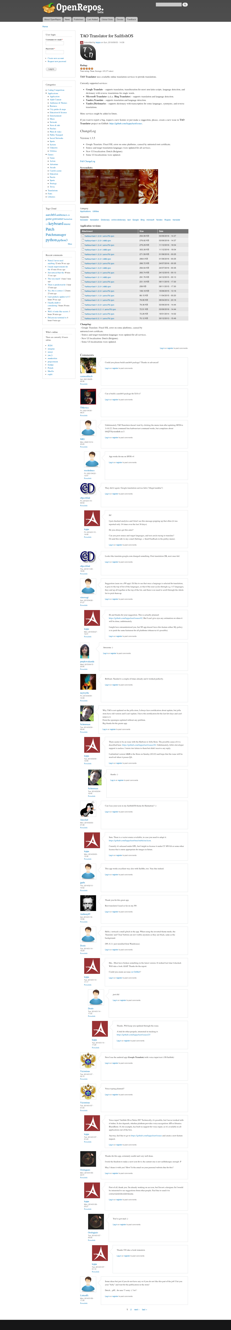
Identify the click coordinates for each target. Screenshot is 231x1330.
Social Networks (56, 138)
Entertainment (55, 115)
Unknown (53, 147)
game (49, 218)
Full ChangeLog (87, 161)
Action (52, 161)
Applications (53, 93)
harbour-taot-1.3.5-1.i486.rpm (98, 240)
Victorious (85, 1071)
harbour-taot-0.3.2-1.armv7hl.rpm (99, 313)
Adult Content (55, 99)
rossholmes (89, 470)
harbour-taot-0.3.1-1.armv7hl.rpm (99, 318)
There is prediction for (57, 284)
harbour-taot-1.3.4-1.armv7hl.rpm (99, 245)
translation (94, 219)
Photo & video (55, 131)
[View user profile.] (88, 372)
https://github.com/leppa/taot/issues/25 (133, 1034)
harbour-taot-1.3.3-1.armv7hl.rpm (99, 254)
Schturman (85, 724)
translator (84, 219)
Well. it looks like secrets (58, 311)
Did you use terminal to (57, 317)
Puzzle (52, 177)
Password (50, 48)
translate (176, 219)
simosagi (84, 597)
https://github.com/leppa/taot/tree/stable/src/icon (130, 840)
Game (52, 158)
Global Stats (107, 19)
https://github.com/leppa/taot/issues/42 (126, 618)
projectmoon (53, 361)
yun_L (50, 355)
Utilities (53, 151)
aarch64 (51, 214)
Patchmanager (56, 234)
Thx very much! (54, 278)
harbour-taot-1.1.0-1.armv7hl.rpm (99, 295)
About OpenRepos (52, 19)
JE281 (50, 345)
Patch (50, 229)
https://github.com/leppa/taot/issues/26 (139, 744)
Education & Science (58, 112)
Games (50, 154)
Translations (53, 190)
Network (53, 122)
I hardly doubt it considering (54, 304)
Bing (143, 219)
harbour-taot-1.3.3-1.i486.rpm (98, 258)
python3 (62, 240)
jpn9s (82, 882)
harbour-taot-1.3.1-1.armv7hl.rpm (99, 272)
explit (50, 374)
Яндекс (167, 219)
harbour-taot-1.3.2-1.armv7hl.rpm (99, 263)
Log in (162, 348)
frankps (51, 364)
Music (52, 119)
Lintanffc (84, 1295)
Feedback (131, 19)
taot (129, 219)
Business (53, 106)
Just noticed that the (56, 272)
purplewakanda (87, 661)
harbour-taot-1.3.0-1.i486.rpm (98, 286)
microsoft (150, 219)
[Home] (73, 8)
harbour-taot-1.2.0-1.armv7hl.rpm (99, 290)
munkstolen (52, 358)
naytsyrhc (84, 692)
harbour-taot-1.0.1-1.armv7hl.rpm (99, 300)
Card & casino (55, 170)
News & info (55, 125)
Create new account (56, 58)
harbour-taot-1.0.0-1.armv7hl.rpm (99, 304)
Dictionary (105, 219)
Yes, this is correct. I (56, 290)
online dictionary (118, 219)
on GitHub (135, 971)
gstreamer (57, 218)
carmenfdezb (86, 376)
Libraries (51, 196)
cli (69, 215)
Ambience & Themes (58, 103)
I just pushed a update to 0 (58, 296)
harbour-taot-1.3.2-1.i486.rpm (98, 267)
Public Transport (56, 135)
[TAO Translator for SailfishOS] (90, 205)
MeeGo (51, 371)
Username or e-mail (54, 39)
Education (54, 174)
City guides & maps (58, 109)
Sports (52, 141)
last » (144, 1309)
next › (136, 1309)
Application (54, 96)
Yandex (159, 219)
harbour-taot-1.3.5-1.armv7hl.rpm (99, 235)
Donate (120, 19)
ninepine (51, 348)
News (67, 19)
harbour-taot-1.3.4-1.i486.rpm (98, 249)
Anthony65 (85, 914)
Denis (83, 945)
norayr (50, 352)
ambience (61, 215)
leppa (98, 42)
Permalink (84, 384)
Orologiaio (85, 1169)
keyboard (56, 223)
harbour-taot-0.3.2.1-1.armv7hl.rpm (100, 309)
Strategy (53, 183)
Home (45, 26)
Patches (53, 128)
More (70, 244)
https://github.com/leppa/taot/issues (125, 123)
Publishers (78, 19)
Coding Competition (56, 90)
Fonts (50, 193)
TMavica (84, 407)
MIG (82, 439)
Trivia (52, 186)
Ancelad (84, 819)
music (67, 224)
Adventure (54, 164)
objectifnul (85, 497)
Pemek (50, 368)
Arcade (53, 167)
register (170, 348)
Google (135, 219)
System (53, 144)
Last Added (92, 19)
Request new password (57, 61)
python (51, 239)
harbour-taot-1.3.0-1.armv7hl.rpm (99, 281)
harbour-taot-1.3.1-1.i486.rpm (98, 277)
